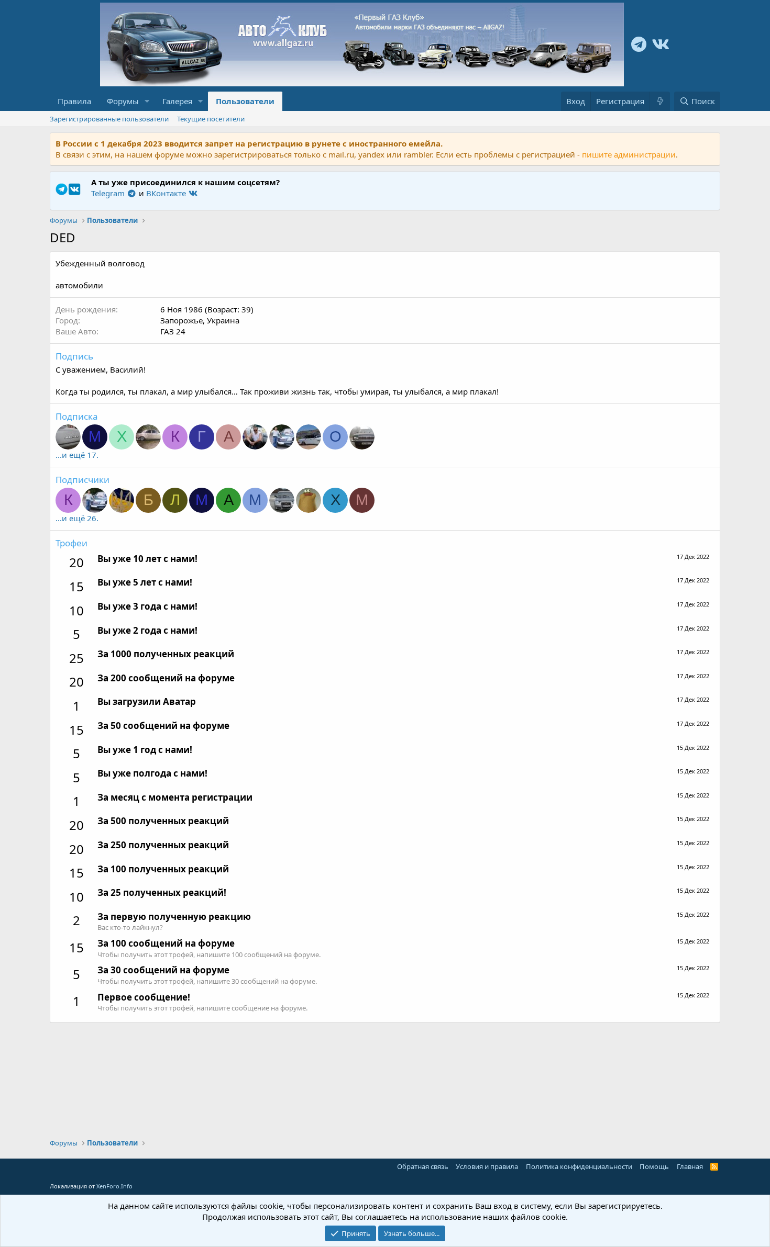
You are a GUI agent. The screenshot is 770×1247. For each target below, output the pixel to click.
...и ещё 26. (77, 518)
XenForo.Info (114, 1186)
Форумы (123, 101)
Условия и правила (487, 1166)
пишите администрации (629, 154)
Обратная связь (422, 1166)
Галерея (177, 101)
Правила (74, 101)
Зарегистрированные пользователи (109, 118)
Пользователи (245, 101)
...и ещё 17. (77, 455)
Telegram (109, 193)
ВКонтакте (167, 193)
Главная (690, 1166)
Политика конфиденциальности (579, 1166)
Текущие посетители (211, 118)
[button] (147, 101)
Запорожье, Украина (199, 320)
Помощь (654, 1166)
